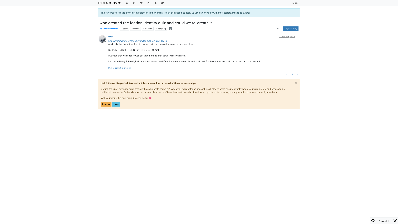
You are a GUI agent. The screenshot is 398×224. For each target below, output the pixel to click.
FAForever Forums (109, 2)
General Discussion (110, 29)
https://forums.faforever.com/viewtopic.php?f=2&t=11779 (137, 41)
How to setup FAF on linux (119, 68)
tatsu (110, 36)
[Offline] (103, 38)
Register (106, 104)
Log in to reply (291, 28)
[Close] (296, 83)
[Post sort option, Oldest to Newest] (278, 28)
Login (115, 104)
